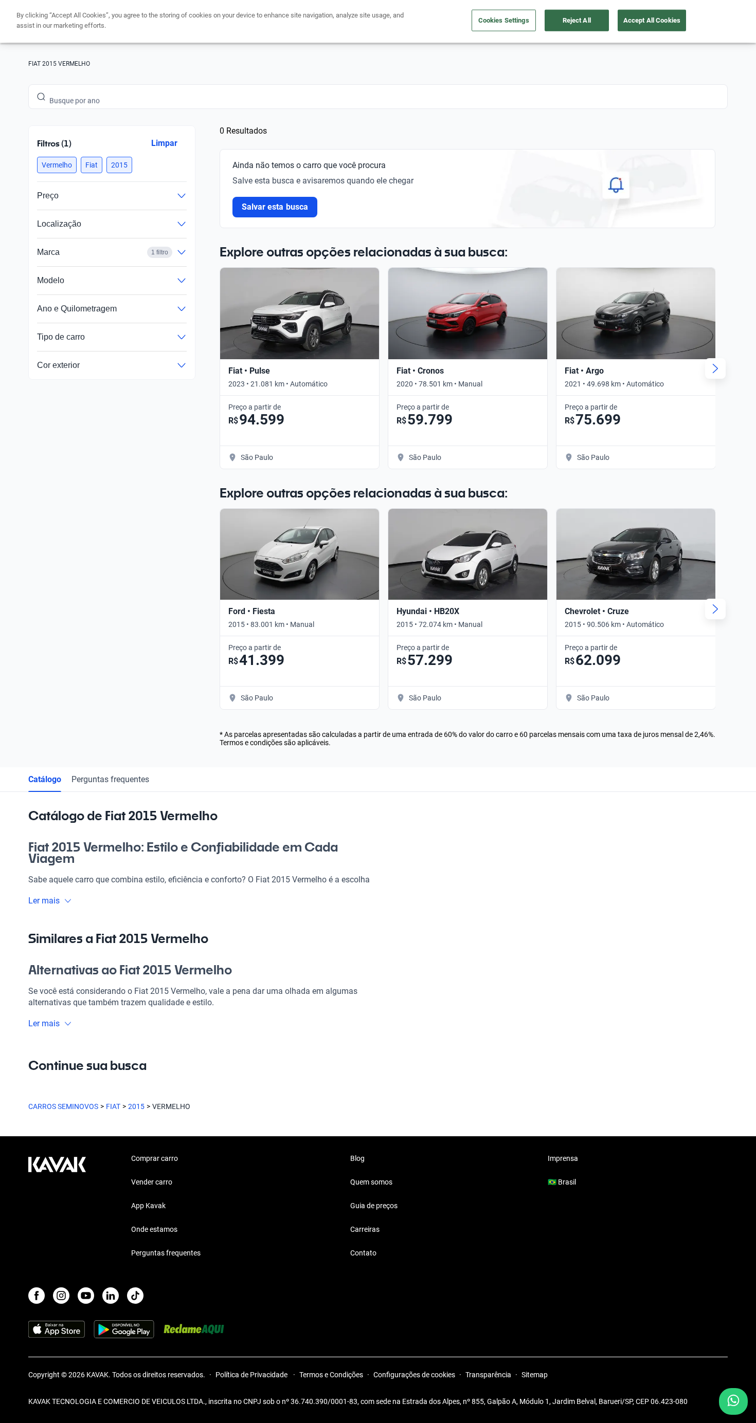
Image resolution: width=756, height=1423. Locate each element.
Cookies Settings (503, 20)
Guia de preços (374, 1206)
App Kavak (148, 1206)
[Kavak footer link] (57, 1207)
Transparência (488, 1375)
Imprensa (563, 1158)
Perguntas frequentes (110, 779)
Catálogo (44, 779)
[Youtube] (86, 1295)
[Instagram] (61, 1295)
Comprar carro (154, 1158)
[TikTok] (135, 1295)
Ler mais (44, 900)
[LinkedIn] (110, 1295)
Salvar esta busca (275, 207)
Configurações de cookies (414, 1375)
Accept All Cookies (651, 20)
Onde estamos (154, 1229)
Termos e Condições (331, 1375)
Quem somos (371, 1182)
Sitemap (534, 1375)
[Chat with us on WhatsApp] (733, 1401)
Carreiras (365, 1229)
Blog (357, 1158)
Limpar (164, 143)
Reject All (577, 20)
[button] (57, 165)
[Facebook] (36, 1295)
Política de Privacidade (252, 1375)
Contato (363, 1253)
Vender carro (151, 1182)
